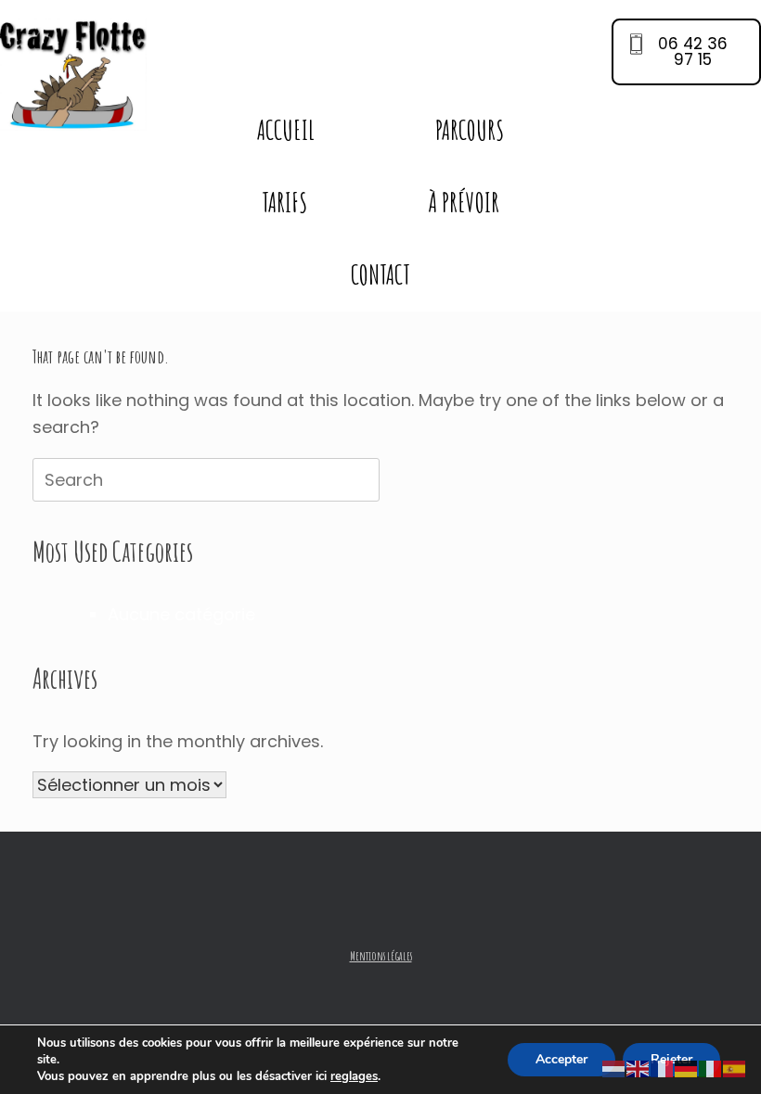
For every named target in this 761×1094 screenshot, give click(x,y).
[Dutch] (614, 1068)
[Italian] (711, 1068)
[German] (687, 1068)
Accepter (561, 1059)
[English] (638, 1068)
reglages (354, 1076)
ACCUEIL (286, 130)
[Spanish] (735, 1068)
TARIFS (284, 202)
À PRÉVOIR (463, 202)
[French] (663, 1068)
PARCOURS (469, 130)
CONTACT (380, 275)
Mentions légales (381, 955)
